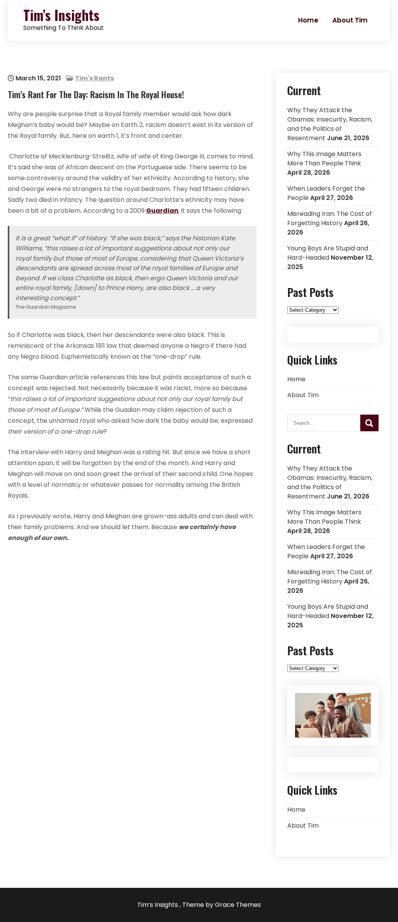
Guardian (162, 210)
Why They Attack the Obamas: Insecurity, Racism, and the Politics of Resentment (329, 124)
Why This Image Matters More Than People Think (324, 158)
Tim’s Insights (61, 15)
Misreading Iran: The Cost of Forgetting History (329, 218)
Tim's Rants (94, 78)
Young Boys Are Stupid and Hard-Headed (327, 253)
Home (308, 20)
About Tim (350, 20)
